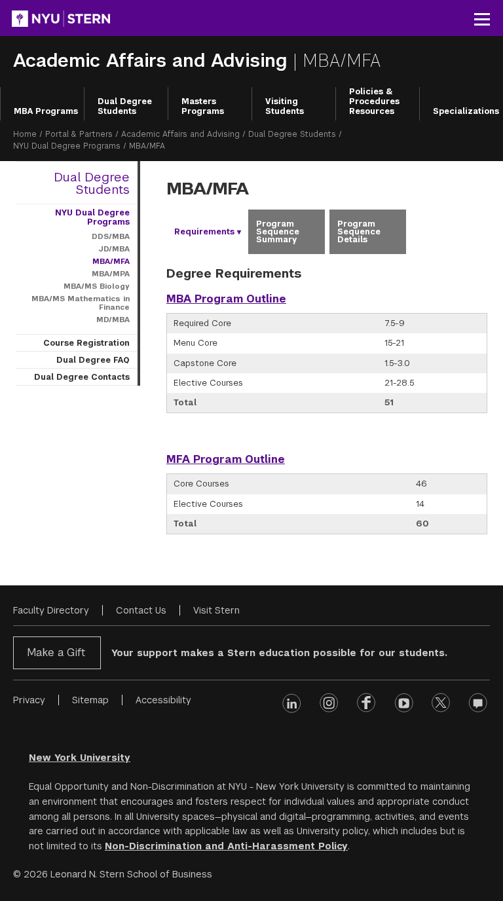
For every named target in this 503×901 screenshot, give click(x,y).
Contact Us (141, 610)
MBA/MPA (111, 273)
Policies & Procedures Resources (374, 102)
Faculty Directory (51, 610)
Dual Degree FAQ (93, 360)
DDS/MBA (111, 236)
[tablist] (326, 232)
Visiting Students (284, 106)
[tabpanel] (326, 409)
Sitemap (90, 700)
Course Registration (86, 343)
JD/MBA (114, 248)
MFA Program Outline (225, 459)
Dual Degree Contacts (82, 377)
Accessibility (163, 700)
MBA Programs (46, 111)
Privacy (29, 700)
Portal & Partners (79, 134)
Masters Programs (202, 106)
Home (25, 134)
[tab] (204, 232)
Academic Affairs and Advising (153, 60)
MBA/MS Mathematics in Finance (80, 303)
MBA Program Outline (226, 299)
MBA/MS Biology (97, 286)
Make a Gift (56, 652)
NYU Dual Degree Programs (67, 146)
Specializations (466, 111)
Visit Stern (216, 610)
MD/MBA (113, 319)
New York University (79, 757)
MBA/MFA (111, 261)
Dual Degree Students (125, 106)
